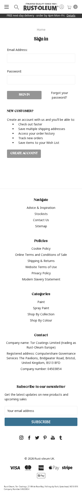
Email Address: (17, 50)
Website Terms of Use (41, 267)
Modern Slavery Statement (41, 279)
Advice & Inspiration (41, 208)
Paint (41, 302)
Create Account (24, 153)
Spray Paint (41, 308)
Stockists (41, 214)
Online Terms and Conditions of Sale (41, 255)
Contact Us (41, 220)
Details (71, 15)
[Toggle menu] (6, 7)
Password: (14, 71)
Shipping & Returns (41, 261)
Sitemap (41, 226)
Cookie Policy (41, 248)
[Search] (16, 7)
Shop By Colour (41, 320)
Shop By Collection (41, 314)
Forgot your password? (59, 95)
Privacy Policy (41, 273)
